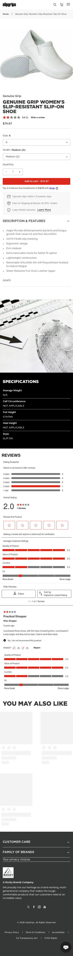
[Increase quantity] (20, 172)
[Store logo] (9, 5)
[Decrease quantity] (6, 172)
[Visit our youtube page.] (45, 908)
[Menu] (68, 4)
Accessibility (58, 932)
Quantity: (8, 164)
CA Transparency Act (27, 938)
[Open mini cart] (61, 4)
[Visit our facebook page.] (34, 908)
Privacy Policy (12, 932)
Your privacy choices (16, 859)
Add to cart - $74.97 (47, 182)
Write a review (38, 117)
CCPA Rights (50, 938)
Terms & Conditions (35, 932)
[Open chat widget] (65, 947)
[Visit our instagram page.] (39, 908)
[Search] (55, 5)
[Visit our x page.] (28, 908)
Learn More (44, 210)
